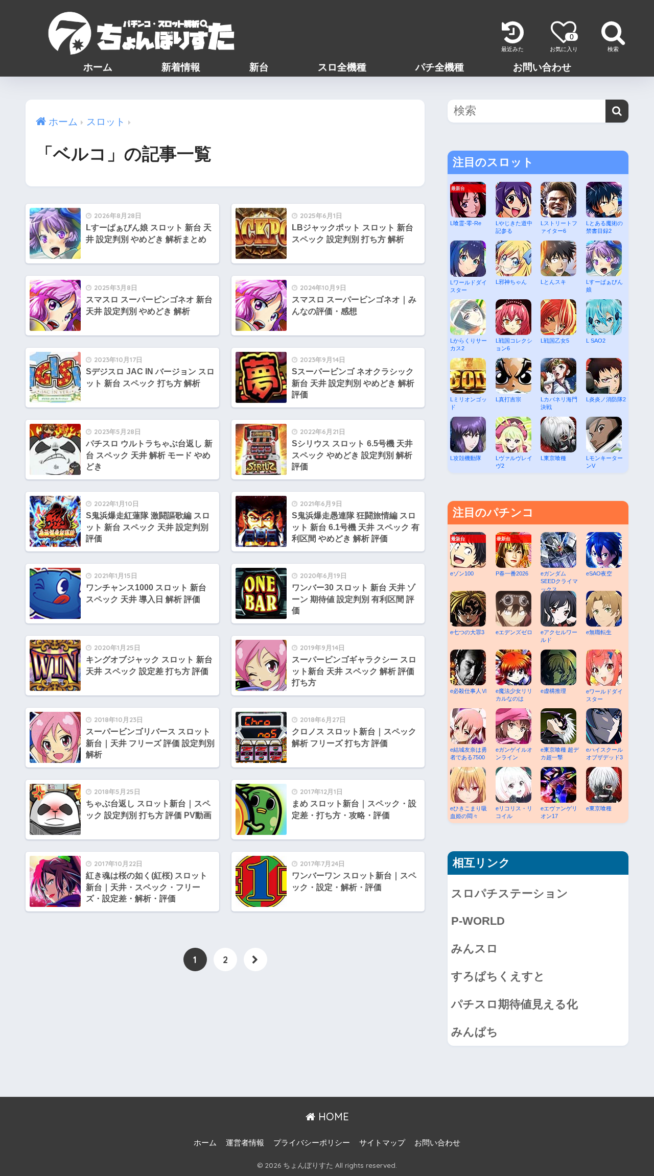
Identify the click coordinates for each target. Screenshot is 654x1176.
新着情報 (180, 67)
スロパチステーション (509, 893)
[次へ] (255, 959)
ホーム (97, 67)
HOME (332, 1116)
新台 (259, 67)
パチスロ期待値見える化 (514, 1004)
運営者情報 (245, 1143)
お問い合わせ (542, 67)
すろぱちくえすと (498, 976)
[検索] (616, 111)
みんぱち (474, 1031)
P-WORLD (478, 921)
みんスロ (474, 948)
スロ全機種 (342, 67)
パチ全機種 (439, 67)
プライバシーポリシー (311, 1143)
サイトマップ (382, 1143)
